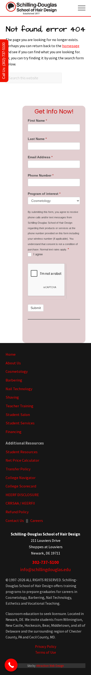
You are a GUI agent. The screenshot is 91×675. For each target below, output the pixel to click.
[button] (81, 8)
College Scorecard (21, 486)
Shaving (12, 397)
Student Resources (22, 451)
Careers (36, 520)
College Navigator (20, 477)
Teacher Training (19, 405)
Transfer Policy (18, 469)
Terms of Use (45, 652)
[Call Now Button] (11, 665)
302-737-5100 (45, 562)
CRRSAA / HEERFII (20, 503)
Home (11, 354)
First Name (37, 120)
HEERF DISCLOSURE (22, 494)
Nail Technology (19, 388)
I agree (37, 254)
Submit (36, 308)
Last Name (37, 139)
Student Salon (18, 414)
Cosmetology (17, 371)
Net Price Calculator (22, 460)
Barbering (14, 380)
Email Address (40, 157)
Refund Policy (17, 511)
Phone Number (40, 175)
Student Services (20, 423)
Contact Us (15, 520)
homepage (70, 45)
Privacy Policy (45, 646)
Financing (13, 431)
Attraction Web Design (50, 665)
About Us (13, 363)
